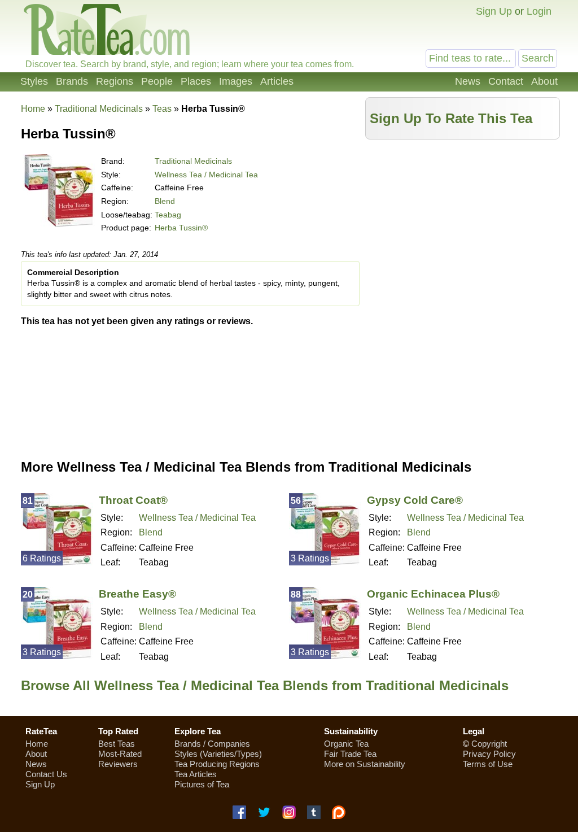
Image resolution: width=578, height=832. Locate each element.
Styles (34, 81)
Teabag (168, 214)
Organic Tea (346, 743)
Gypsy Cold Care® (415, 500)
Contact (505, 81)
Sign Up (494, 11)
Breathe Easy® (137, 594)
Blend (165, 201)
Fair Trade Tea (350, 754)
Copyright (489, 743)
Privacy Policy (489, 754)
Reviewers (118, 764)
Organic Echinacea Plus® (433, 594)
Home (33, 109)
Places (196, 81)
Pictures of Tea (201, 784)
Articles (277, 81)
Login (539, 11)
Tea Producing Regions (217, 764)
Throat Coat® (133, 500)
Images (235, 81)
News (467, 81)
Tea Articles (195, 774)
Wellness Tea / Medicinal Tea (206, 174)
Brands (72, 81)
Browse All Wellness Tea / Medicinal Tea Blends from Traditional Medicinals (265, 685)
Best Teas (116, 743)
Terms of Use (488, 764)
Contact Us (46, 774)
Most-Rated (120, 754)
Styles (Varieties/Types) (218, 754)
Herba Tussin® (181, 227)
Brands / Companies (212, 743)
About (544, 81)
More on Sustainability (364, 764)
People (157, 81)
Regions (114, 81)
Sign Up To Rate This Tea (451, 118)
